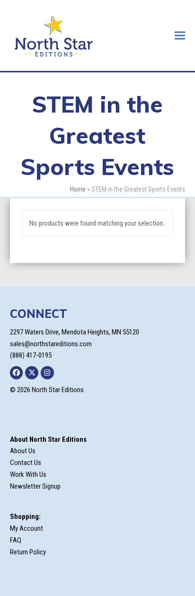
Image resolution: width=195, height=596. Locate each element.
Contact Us (25, 462)
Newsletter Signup (35, 486)
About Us (22, 451)
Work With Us (28, 474)
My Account (26, 528)
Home (78, 189)
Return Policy (28, 552)
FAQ (15, 540)
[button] (180, 35)
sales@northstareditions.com (51, 344)
